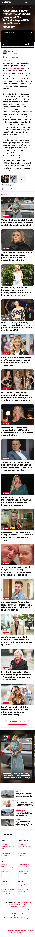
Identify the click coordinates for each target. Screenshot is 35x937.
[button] (17, 39)
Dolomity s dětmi (5, 896)
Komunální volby (5, 855)
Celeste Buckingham (18, 68)
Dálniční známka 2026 (24, 887)
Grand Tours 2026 (23, 855)
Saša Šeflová (11, 51)
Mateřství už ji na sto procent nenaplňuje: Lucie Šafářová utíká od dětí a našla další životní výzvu (17, 536)
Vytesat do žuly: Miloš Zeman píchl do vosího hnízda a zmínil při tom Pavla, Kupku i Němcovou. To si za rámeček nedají (17, 466)
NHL (2, 875)
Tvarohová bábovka (23, 871)
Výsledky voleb (5, 848)
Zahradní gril (15, 913)
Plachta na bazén (20, 909)
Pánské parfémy (17, 922)
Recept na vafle (22, 873)
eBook (6, 57)
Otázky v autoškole (23, 893)
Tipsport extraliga (6, 869)
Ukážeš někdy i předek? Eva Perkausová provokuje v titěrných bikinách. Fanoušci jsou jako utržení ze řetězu (16, 291)
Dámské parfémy (18, 918)
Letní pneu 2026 (22, 885)
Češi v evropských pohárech (17, 906)
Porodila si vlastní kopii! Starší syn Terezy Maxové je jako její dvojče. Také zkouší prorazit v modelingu (16, 361)
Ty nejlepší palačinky (23, 864)
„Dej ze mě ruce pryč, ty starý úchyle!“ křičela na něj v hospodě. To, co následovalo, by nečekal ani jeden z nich (16, 571)
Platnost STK (21, 896)
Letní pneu (27, 918)
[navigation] (2, 2)
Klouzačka (13, 911)
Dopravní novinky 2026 (24, 889)
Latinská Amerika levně (7, 893)
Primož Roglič (22, 853)
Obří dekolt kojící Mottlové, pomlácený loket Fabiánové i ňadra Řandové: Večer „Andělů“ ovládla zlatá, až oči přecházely (17, 396)
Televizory (16, 920)
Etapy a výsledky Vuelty (24, 846)
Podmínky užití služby (8, 930)
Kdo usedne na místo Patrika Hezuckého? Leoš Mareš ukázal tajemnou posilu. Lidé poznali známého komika (16, 606)
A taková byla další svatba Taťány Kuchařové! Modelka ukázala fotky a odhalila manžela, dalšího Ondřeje (17, 431)
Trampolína (29, 909)
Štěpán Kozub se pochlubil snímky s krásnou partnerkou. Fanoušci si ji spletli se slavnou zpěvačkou (16, 641)
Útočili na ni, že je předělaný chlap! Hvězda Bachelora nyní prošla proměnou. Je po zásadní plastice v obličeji (16, 326)
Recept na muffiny (23, 867)
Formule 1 (4, 873)
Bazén (12, 909)
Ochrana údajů (19, 930)
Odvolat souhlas (28, 930)
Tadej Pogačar (22, 851)
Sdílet (13, 57)
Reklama (12, 928)
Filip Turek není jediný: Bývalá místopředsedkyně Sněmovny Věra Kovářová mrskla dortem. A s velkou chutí (16, 676)
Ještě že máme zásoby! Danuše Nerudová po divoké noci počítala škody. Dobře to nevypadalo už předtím (16, 256)
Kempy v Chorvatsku (6, 885)
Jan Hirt (20, 848)
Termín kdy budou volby (7, 851)
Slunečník (7, 911)
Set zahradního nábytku (23, 911)
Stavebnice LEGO (8, 918)
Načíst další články (17, 721)
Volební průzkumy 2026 (7, 846)
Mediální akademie (27, 928)
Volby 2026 (4, 844)
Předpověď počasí (26, 902)
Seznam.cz (24, 2)
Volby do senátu (5, 853)
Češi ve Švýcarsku (6, 891)
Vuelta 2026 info (22, 844)
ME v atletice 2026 (6, 871)
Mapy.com (17, 902)
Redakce (18, 928)
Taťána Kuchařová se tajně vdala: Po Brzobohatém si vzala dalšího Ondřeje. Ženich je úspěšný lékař (17, 222)
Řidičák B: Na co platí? (24, 891)
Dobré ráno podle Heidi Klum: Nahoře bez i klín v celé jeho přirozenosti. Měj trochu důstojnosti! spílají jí (15, 711)
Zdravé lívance (22, 869)
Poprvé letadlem (5, 887)
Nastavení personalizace (17, 932)
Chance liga (4, 864)
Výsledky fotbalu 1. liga (7, 867)
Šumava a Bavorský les (7, 889)
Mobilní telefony (24, 915)
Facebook (6, 928)
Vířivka (21, 913)
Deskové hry (9, 920)
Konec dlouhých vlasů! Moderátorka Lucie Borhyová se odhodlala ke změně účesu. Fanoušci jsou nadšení (16, 501)
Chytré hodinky (24, 920)
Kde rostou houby (13, 904)
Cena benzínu (22, 904)
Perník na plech (22, 875)
